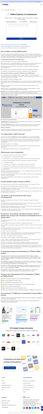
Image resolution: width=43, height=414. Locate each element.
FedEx (2, 77)
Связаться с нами (6, 400)
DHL (5, 77)
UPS (41, 76)
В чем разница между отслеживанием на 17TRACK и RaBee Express (14, 44)
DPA (2, 389)
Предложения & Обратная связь (9, 405)
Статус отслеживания (28, 385)
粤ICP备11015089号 (31, 412)
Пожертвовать (5, 407)
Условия (3, 383)
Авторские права (5, 387)
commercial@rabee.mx (12, 21)
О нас (3, 380)
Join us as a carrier (9, 367)
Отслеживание (26, 389)
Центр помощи (5, 402)
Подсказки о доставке (28, 387)
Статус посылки (26, 383)
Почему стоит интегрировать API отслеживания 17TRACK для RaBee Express (15, 46)
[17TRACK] (4, 4)
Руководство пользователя (29, 380)
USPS (39, 76)
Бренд (24, 391)
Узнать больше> (38, 1)
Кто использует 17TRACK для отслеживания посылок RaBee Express (14, 47)
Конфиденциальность (6, 385)
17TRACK (21, 73)
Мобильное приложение (16, 129)
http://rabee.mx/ (33, 21)
